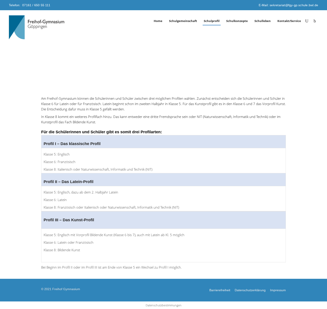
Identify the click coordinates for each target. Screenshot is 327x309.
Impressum (278, 290)
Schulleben (262, 21)
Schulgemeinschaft (183, 21)
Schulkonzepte (237, 21)
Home (158, 21)
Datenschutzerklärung (250, 290)
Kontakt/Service (289, 21)
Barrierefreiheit (219, 290)
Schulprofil (212, 21)
